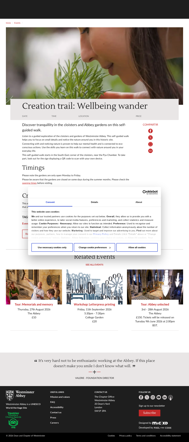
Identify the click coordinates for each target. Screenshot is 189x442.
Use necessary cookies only (52, 247)
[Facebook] (141, 397)
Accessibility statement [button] (170, 436)
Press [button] (53, 417)
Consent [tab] (50, 202)
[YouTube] (159, 397)
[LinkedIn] (164, 397)
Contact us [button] (55, 412)
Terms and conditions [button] (146, 436)
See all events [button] (94, 264)
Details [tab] (94, 202)
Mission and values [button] (60, 396)
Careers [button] (54, 422)
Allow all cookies (137, 247)
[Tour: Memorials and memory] (34, 286)
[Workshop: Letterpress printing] (94, 286)
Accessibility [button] (56, 407)
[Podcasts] (170, 397)
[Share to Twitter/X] (150, 137)
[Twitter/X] (147, 397)
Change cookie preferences (93, 247)
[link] (160, 423)
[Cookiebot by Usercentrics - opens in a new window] (145, 192)
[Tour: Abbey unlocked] (155, 286)
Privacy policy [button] (125, 436)
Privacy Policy (101, 234)
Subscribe (149, 412)
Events (26, 223)
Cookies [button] (111, 436)
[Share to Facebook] (150, 131)
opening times (29, 183)
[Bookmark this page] (150, 144)
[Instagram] (153, 397)
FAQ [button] (52, 402)
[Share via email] (150, 151)
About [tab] (139, 202)
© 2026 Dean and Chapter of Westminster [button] (25, 436)
